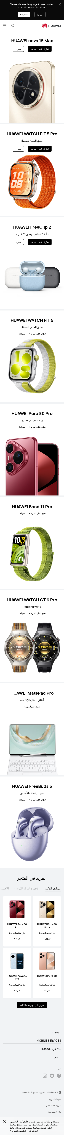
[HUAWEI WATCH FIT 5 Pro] (32, 170)
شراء (18, 48)
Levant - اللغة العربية (48, 1092)
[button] (13, 25)
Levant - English (30, 1092)
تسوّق (47, 938)
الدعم (57, 1057)
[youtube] (52, 1076)
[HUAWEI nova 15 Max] (32, 77)
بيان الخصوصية (54, 1111)
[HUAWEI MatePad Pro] (32, 729)
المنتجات (56, 1032)
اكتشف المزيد (19, 1130)
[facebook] (59, 1076)
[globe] (60, 1092)
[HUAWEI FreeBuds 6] (32, 822)
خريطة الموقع (55, 1099)
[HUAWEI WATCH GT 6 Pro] (32, 636)
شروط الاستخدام (53, 1105)
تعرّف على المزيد (40, 48)
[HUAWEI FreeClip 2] (32, 263)
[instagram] (45, 1076)
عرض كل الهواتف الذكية (32, 1005)
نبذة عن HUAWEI (51, 1049)
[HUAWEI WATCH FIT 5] (32, 356)
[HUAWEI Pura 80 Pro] (32, 449)
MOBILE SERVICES (49, 1040)
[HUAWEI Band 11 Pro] (32, 543)
